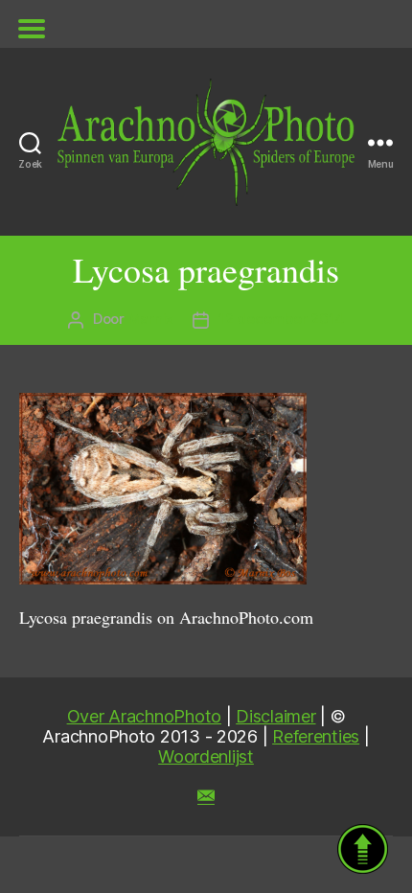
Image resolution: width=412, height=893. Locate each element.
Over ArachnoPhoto (144, 716)
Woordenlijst (206, 756)
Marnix (150, 318)
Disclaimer (275, 716)
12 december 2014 (281, 318)
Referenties (315, 736)
